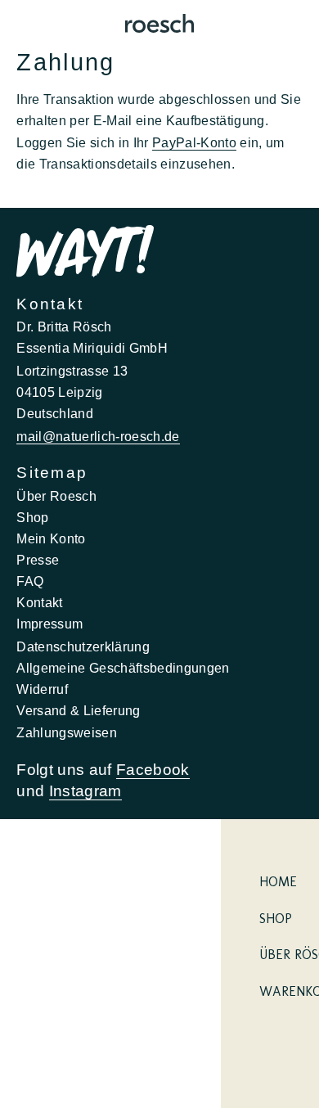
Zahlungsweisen (66, 732)
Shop (32, 517)
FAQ (29, 581)
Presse (37, 559)
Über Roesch (56, 496)
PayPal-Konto (194, 142)
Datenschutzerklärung (83, 646)
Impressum (49, 623)
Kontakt (39, 602)
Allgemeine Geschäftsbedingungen (122, 667)
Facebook (153, 769)
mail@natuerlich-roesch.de (97, 436)
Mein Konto (50, 538)
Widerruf (42, 689)
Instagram (85, 790)
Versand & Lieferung (78, 710)
